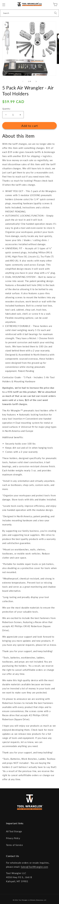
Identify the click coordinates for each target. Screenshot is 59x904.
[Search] (55, 13)
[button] (3, 4)
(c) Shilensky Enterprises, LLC (37, 900)
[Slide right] (36, 81)
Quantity (6, 108)
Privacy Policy (13, 838)
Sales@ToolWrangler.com (34, 866)
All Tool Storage (14, 831)
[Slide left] (23, 81)
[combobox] (29, 13)
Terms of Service (14, 845)
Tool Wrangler (23, 900)
